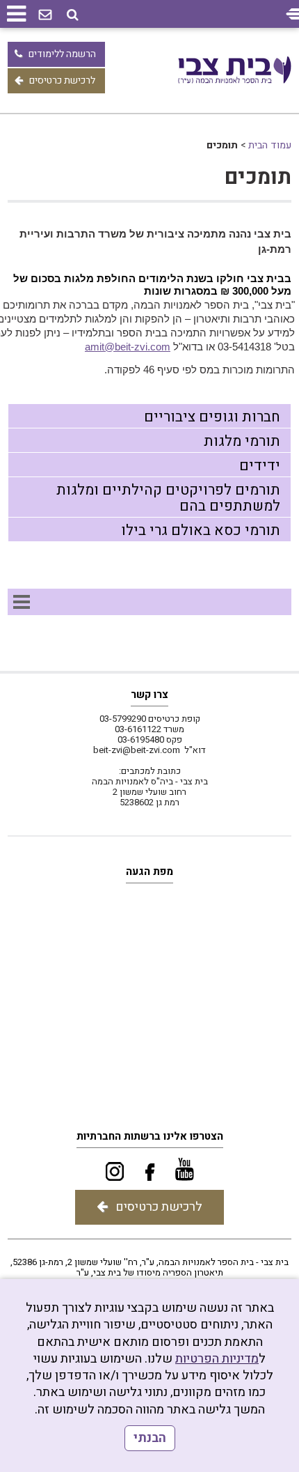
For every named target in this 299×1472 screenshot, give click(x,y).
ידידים (259, 466)
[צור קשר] (45, 15)
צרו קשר (149, 694)
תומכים (258, 177)
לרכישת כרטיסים (62, 80)
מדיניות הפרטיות (217, 1358)
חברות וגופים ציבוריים (212, 417)
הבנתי (150, 1438)
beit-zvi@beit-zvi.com (136, 750)
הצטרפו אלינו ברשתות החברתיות (149, 1136)
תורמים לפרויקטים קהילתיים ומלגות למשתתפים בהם (168, 498)
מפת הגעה (149, 871)
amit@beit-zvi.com (127, 346)
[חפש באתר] (73, 15)
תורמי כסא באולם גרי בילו (200, 530)
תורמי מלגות (242, 441)
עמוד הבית (269, 145)
